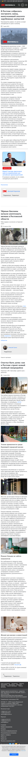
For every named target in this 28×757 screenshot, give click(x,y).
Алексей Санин (12, 347)
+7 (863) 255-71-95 (5, 711)
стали (24, 306)
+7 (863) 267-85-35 (5, 719)
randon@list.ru (4, 722)
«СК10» (19, 402)
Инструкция (15, 683)
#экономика (4, 185)
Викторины (12, 684)
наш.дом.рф (17, 664)
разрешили (8, 336)
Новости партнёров (12, 685)
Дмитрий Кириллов (14, 191)
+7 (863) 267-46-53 (5, 720)
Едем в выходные (5, 683)
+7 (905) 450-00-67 (5, 712)
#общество (4, 340)
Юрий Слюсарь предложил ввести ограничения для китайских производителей (13, 173)
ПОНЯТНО (14, 754)
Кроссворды (4, 684)
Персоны (21, 683)
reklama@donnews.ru (6, 714)
